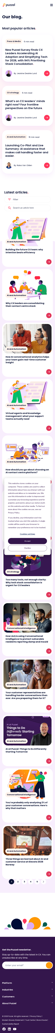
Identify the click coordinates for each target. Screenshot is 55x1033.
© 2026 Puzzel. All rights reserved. (15, 1016)
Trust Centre (30, 1020)
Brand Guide (42, 1020)
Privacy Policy (35, 1016)
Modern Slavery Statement (13, 1020)
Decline (27, 548)
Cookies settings (27, 534)
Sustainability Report (10, 1024)
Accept (27, 541)
